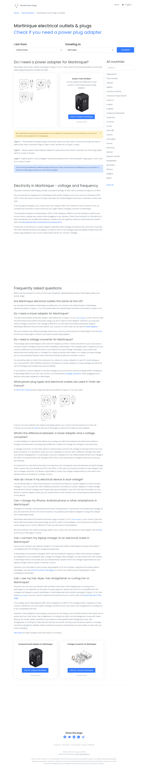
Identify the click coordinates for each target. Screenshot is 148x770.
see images (81, 318)
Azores (109, 143)
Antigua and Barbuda (115, 113)
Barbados (111, 165)
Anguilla (110, 109)
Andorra (110, 100)
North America (28, 13)
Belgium (110, 173)
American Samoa (114, 91)
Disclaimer (66, 745)
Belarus (110, 169)
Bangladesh (111, 160)
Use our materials (88, 745)
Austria (109, 134)
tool (98, 167)
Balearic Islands (113, 156)
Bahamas (111, 147)
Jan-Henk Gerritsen (82, 754)
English (128, 4)
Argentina (111, 117)
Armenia (110, 122)
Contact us (57, 745)
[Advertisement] (58, 260)
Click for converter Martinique (81, 670)
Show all (110, 185)
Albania (110, 83)
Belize (109, 178)
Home (116, 4)
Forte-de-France (23, 390)
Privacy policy (76, 745)
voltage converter (73, 373)
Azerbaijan (111, 139)
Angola (109, 104)
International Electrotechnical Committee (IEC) (41, 222)
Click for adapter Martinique (81, 117)
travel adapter (91, 326)
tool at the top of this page (42, 570)
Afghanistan (112, 74)
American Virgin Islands (116, 96)
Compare (125, 50)
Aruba (109, 126)
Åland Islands (112, 78)
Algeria (109, 87)
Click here (18, 633)
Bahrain (110, 152)
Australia (110, 130)
